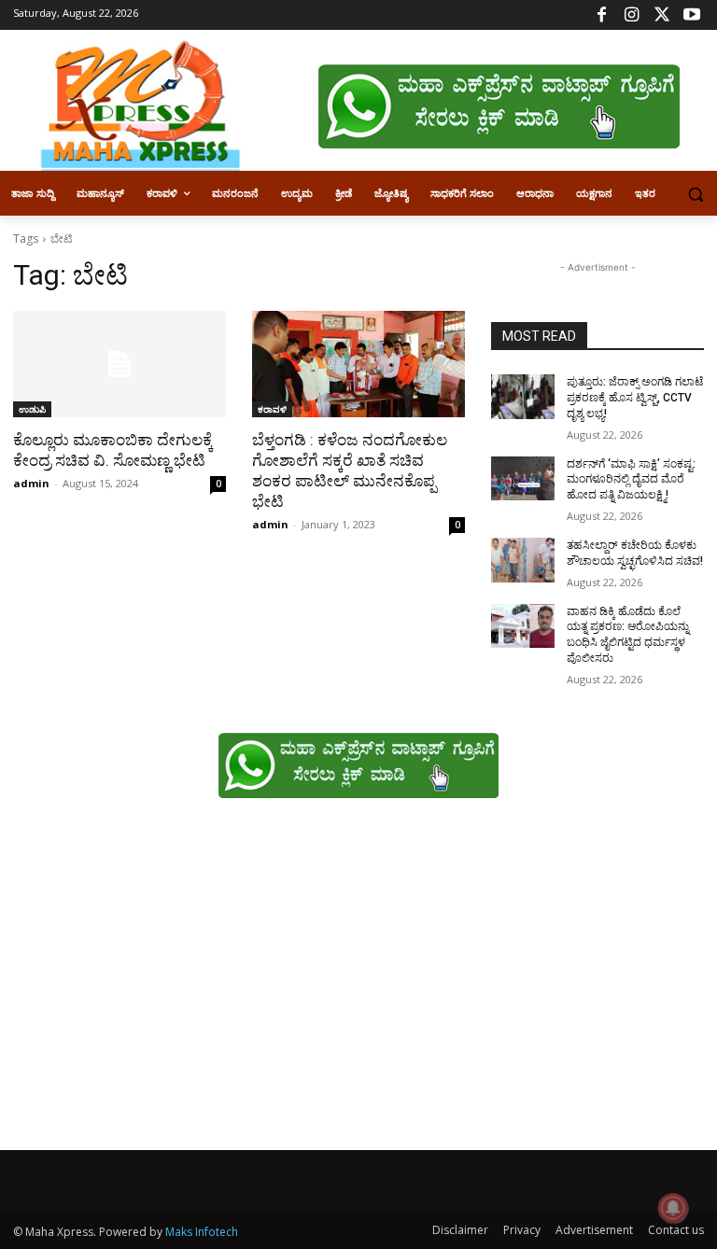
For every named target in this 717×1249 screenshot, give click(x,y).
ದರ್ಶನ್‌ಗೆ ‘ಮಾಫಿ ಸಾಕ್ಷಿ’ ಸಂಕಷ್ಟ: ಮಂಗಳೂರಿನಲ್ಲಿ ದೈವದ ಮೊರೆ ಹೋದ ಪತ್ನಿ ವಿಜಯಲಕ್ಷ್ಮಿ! (631, 479)
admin (31, 483)
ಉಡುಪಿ (32, 408)
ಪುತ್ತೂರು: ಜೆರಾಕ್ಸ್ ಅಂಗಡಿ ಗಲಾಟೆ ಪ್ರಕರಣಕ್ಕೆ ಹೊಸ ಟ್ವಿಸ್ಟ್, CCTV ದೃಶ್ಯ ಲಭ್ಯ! (635, 397)
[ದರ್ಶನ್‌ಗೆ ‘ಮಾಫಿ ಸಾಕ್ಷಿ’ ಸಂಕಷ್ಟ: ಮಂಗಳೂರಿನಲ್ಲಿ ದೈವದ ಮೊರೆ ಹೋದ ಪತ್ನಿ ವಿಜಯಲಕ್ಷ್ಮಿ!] (523, 478)
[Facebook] (601, 15)
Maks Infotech (201, 1232)
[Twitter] (661, 15)
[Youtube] (691, 15)
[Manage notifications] (673, 1208)
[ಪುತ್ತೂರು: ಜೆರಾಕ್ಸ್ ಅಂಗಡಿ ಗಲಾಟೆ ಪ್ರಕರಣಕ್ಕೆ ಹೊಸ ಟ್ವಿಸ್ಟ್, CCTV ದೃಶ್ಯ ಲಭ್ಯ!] (523, 396)
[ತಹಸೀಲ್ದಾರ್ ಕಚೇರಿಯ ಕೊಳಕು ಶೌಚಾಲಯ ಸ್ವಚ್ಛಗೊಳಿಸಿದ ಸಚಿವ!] (523, 560)
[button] (695, 194)
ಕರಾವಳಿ (272, 408)
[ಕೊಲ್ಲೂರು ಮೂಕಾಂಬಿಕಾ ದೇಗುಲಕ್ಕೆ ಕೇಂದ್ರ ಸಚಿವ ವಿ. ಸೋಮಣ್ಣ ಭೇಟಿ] (119, 364)
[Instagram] (631, 15)
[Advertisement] (358, 984)
